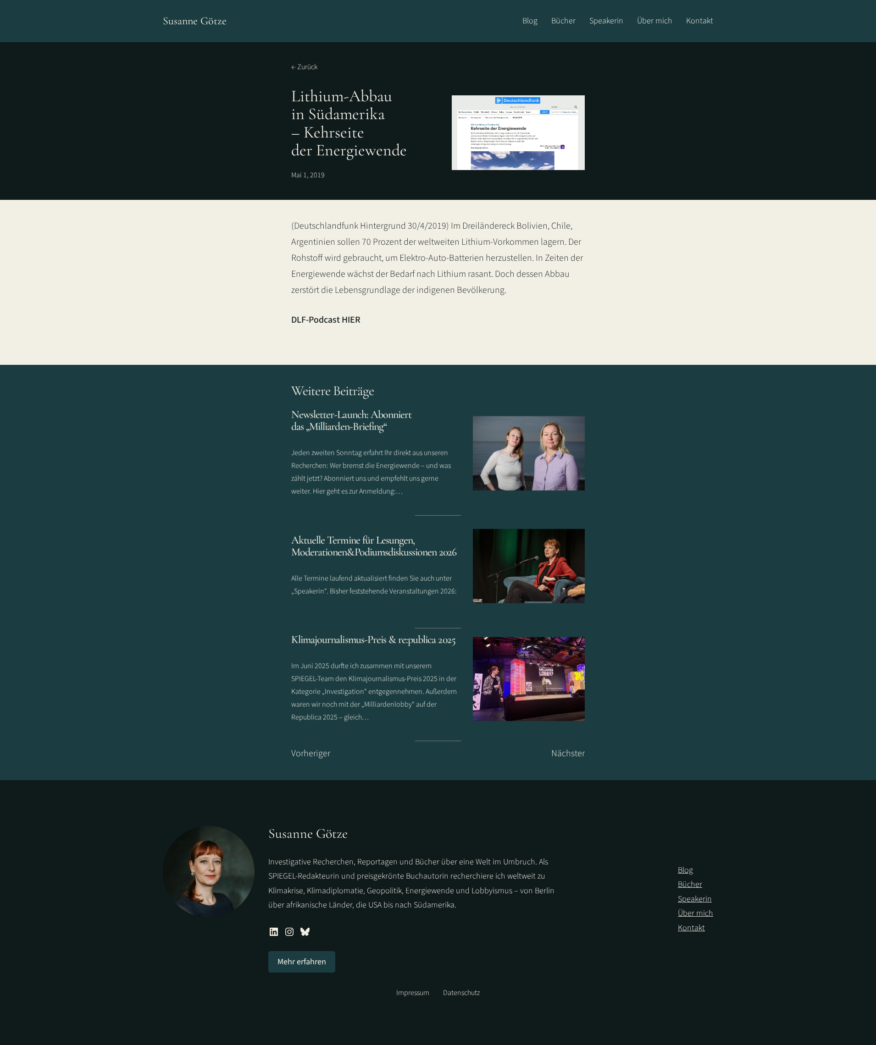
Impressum (412, 993)
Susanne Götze (195, 21)
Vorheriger (310, 753)
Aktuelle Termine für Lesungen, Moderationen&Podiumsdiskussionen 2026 (373, 546)
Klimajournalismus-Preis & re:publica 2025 (373, 640)
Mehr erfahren (301, 962)
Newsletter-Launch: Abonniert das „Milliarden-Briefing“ (351, 420)
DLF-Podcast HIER (325, 320)
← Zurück (304, 67)
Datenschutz (461, 993)
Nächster (568, 753)
